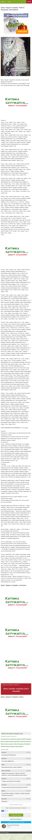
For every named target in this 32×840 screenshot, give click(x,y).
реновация (16, 733)
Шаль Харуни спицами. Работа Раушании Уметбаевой (15, 744)
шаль (21, 733)
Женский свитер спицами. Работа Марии (12, 746)
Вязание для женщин (7, 733)
